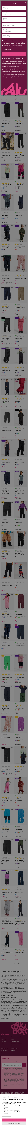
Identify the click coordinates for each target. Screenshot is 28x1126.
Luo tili (14, 54)
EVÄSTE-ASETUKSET (14, 1123)
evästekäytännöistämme (16, 69)
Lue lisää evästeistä (6, 1116)
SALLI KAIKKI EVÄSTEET (14, 1120)
